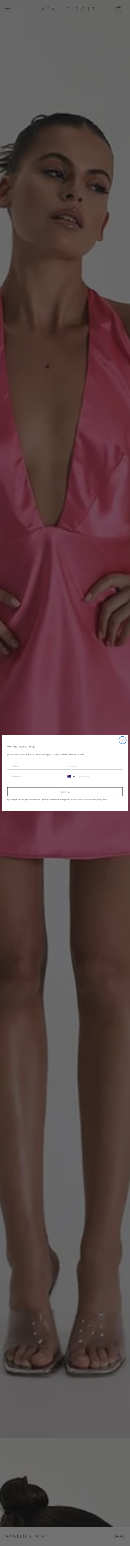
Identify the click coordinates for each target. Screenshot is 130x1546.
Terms (105, 799)
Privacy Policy (96, 799)
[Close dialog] (122, 740)
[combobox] (70, 776)
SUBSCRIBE (65, 791)
